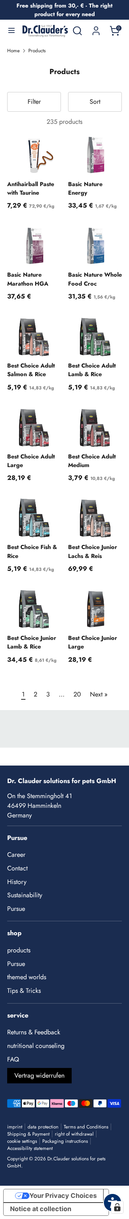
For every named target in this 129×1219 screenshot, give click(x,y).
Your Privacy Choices (63, 1195)
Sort (95, 101)
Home (13, 50)
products (18, 950)
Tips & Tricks (24, 990)
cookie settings (22, 1141)
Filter (34, 101)
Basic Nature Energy (85, 188)
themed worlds (26, 977)
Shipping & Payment (28, 1134)
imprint (14, 1126)
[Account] (96, 28)
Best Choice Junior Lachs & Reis (92, 551)
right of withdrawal (74, 1134)
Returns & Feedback (33, 1032)
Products (37, 50)
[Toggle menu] (11, 30)
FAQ (13, 1059)
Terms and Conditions (86, 1126)
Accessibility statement (30, 1148)
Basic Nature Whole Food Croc (95, 279)
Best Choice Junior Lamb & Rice (31, 642)
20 (77, 694)
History (17, 882)
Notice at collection (40, 1209)
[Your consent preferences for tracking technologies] (117, 1207)
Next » (99, 694)
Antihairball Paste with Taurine (30, 188)
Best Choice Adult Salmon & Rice (31, 369)
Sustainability (24, 895)
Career (16, 854)
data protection (43, 1126)
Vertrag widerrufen (39, 1075)
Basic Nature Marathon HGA (27, 279)
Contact (17, 868)
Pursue (16, 908)
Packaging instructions (65, 1141)
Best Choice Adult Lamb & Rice (92, 369)
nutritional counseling (35, 1045)
